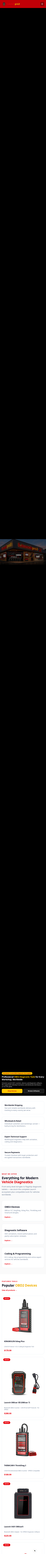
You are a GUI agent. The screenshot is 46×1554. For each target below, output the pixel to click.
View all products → (9, 1290)
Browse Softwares (34, 1091)
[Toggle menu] (42, 4)
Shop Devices (12, 1091)
